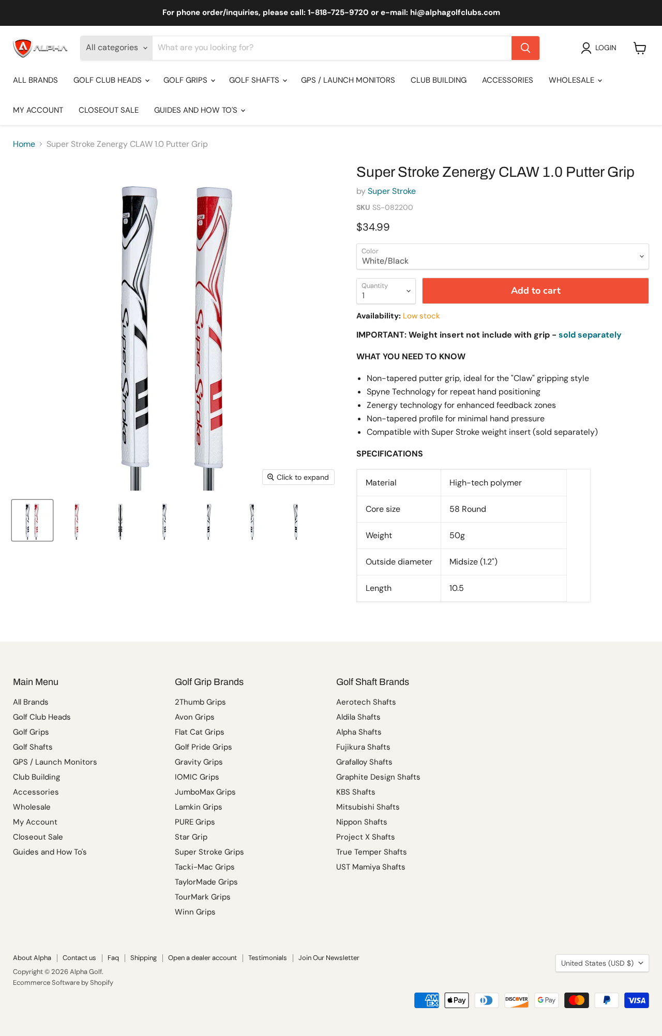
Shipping (143, 957)
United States (597, 963)
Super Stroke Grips (209, 852)
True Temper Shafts (371, 852)
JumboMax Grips (205, 792)
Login (605, 47)
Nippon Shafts (361, 822)
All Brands (35, 80)
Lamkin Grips (198, 807)
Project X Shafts (365, 837)
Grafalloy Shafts (364, 762)
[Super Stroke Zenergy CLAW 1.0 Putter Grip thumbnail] (32, 520)
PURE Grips (195, 822)
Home (24, 144)
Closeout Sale (109, 110)
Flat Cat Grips (199, 732)
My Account (38, 110)
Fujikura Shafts (363, 747)
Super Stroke (392, 191)
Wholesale (572, 80)
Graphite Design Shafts (378, 777)
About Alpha (32, 957)
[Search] (525, 48)
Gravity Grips (199, 762)
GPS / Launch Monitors (348, 80)
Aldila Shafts (358, 717)
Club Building (439, 80)
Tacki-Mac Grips (205, 867)
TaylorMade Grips (206, 882)
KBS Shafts (355, 792)
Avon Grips (195, 717)
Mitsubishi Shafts (368, 807)
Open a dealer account (202, 957)
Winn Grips (195, 912)
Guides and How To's (196, 110)
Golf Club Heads (108, 80)
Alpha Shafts (359, 732)
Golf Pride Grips (203, 747)
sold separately (590, 334)
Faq (113, 957)
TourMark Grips (203, 897)
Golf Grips (186, 80)
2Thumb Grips (200, 702)
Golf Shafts (255, 80)
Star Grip (191, 837)
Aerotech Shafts (366, 702)
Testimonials (267, 957)
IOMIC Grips (197, 777)
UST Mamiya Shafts (370, 867)
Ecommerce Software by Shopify (63, 982)
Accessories (507, 80)
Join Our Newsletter (328, 957)
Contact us (79, 957)
